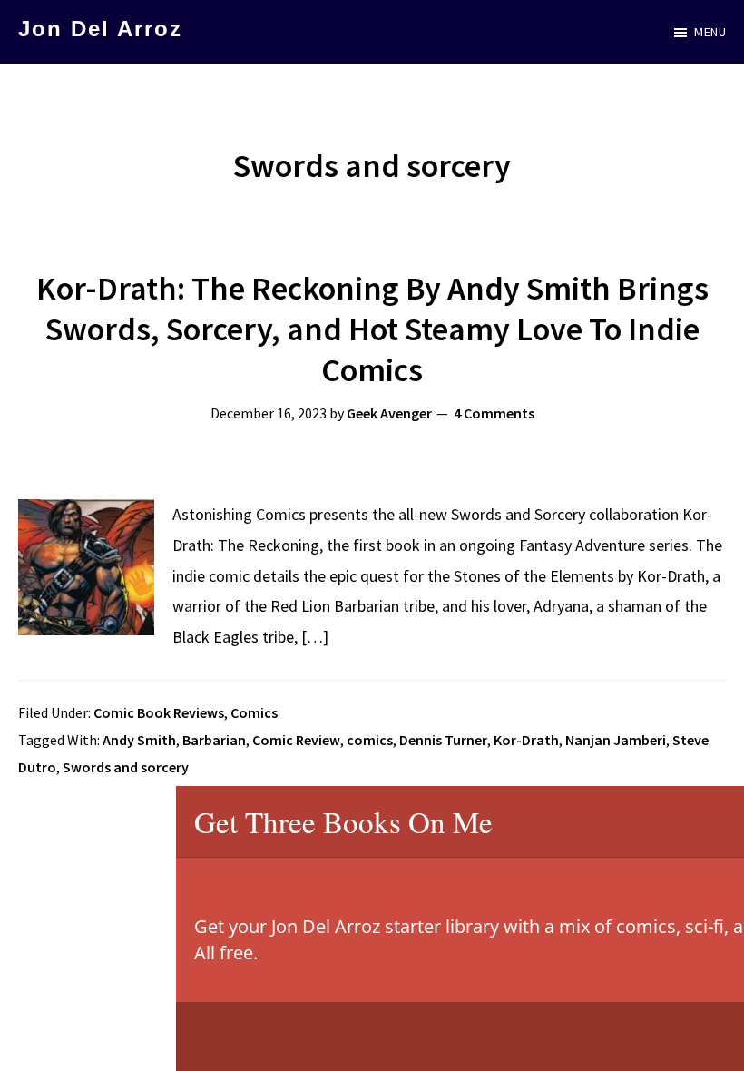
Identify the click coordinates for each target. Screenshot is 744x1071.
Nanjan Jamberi (615, 740)
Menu (710, 32)
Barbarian (214, 740)
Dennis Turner (443, 740)
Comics (254, 712)
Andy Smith (139, 740)
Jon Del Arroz (100, 28)
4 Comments (494, 413)
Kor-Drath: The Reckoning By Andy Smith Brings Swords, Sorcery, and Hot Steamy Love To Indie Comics (372, 329)
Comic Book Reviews (158, 712)
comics (370, 740)
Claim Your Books (656, 1036)
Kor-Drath (526, 740)
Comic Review (296, 740)
